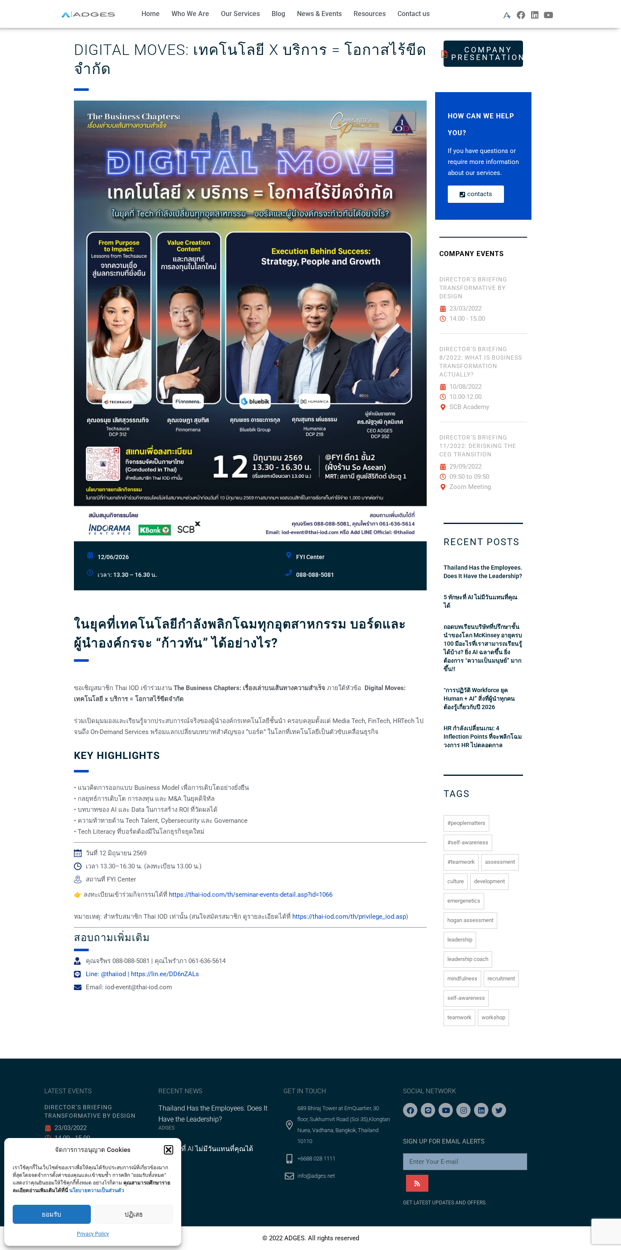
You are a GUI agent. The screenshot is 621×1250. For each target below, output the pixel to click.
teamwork (459, 1017)
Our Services (240, 14)
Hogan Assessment (470, 920)
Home (151, 14)
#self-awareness (467, 842)
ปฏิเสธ (134, 1214)
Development (489, 881)
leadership (459, 939)
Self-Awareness (466, 998)
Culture (455, 881)
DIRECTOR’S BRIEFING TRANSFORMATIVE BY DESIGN (473, 288)
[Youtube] (549, 15)
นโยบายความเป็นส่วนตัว (96, 1190)
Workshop (493, 1017)
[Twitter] (499, 1110)
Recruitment (501, 978)
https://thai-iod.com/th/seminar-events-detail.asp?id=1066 (250, 894)
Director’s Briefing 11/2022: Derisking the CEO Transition (477, 446)
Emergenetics (463, 901)
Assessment (500, 862)
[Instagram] (463, 1110)
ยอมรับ (51, 1214)
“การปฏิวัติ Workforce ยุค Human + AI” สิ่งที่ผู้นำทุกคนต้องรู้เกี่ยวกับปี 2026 (479, 698)
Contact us (414, 14)
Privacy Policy (93, 1234)
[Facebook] (521, 15)
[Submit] (417, 1183)
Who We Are (190, 14)
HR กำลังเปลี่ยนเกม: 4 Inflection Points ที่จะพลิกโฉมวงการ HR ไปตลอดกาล (483, 736)
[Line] (428, 1110)
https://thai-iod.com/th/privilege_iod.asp (349, 916)
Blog (278, 14)
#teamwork (461, 862)
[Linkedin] (535, 15)
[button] (168, 1150)
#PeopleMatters (466, 823)
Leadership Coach (467, 959)
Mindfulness (462, 978)
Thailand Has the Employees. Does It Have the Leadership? (483, 571)
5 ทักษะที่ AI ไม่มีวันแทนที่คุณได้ (481, 601)
